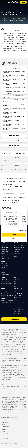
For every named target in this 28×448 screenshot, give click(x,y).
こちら (19, 50)
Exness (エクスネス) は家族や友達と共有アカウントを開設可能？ (14, 84)
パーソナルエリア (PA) (20, 169)
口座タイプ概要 (4, 263)
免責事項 (3, 436)
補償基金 (3, 254)
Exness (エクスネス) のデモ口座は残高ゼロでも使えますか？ (14, 96)
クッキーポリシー (5, 433)
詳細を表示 (21, 230)
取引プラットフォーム (6, 169)
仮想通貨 (15, 283)
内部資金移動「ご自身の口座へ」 (7, 300)
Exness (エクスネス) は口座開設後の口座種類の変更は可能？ (14, 71)
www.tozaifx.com (10, 376)
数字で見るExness (4, 247)
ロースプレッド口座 (5, 269)
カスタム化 (13, 238)
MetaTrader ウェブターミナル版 (20, 301)
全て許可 (14, 234)
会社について (4, 157)
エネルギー (16, 285)
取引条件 (17, 165)
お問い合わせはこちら (14, 145)
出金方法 (3, 165)
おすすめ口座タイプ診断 (5, 274)
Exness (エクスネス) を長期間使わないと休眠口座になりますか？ (14, 80)
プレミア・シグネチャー (18, 313)
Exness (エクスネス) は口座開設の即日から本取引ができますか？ (14, 88)
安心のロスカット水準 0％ (19, 245)
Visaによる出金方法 (5, 291)
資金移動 (3, 298)
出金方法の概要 (4, 290)
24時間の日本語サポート (18, 249)
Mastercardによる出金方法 (6, 293)
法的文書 (3, 424)
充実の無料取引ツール (18, 253)
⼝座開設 (23, 2)
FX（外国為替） (17, 279)
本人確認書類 (18, 157)
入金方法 (17, 161)
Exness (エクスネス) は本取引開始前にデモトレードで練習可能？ (14, 92)
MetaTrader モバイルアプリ (19, 302)
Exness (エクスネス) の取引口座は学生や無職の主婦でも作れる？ (14, 116)
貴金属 (15, 281)
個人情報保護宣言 (5, 426)
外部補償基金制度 (17, 251)
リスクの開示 (4, 420)
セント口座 (3, 267)
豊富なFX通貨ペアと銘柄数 (19, 247)
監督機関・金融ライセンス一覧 (7, 253)
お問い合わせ (3, 256)
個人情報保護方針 (5, 429)
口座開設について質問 (14, 135)
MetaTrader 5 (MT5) (17, 297)
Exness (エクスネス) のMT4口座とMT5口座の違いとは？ (14, 76)
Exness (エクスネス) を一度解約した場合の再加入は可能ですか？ (14, 129)
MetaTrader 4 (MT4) (17, 299)
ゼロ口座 (3, 270)
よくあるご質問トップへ (14, 140)
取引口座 (3, 261)
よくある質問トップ (6, 18)
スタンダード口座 (4, 265)
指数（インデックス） (18, 288)
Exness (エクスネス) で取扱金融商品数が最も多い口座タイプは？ (14, 100)
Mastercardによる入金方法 (6, 283)
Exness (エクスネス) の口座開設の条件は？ (13, 68)
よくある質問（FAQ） (5, 258)
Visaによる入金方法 (5, 281)
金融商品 (15, 277)
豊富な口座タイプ (17, 242)
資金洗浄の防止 (4, 422)
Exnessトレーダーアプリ (18, 293)
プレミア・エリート (17, 311)
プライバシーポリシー (6, 431)
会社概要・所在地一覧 (5, 251)
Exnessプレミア (17, 306)
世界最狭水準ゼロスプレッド (19, 243)
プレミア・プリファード (18, 309)
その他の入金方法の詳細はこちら (7, 285)
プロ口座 (3, 272)
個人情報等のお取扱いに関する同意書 (9, 417)
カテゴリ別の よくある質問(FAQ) (14, 153)
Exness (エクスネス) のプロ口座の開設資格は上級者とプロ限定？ (14, 108)
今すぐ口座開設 (14, 319)
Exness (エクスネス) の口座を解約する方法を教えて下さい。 (14, 121)
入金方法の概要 (4, 279)
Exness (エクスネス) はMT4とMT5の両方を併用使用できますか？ (14, 104)
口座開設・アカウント (16, 18)
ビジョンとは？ (4, 245)
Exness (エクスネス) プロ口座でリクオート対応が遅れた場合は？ (14, 112)
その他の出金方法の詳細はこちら (7, 295)
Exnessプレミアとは (17, 307)
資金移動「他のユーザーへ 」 (6, 302)
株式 (15, 286)
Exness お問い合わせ (5, 438)
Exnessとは (3, 243)
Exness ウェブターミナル (18, 295)
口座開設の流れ (4, 249)
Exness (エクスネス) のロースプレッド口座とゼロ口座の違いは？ (14, 125)
